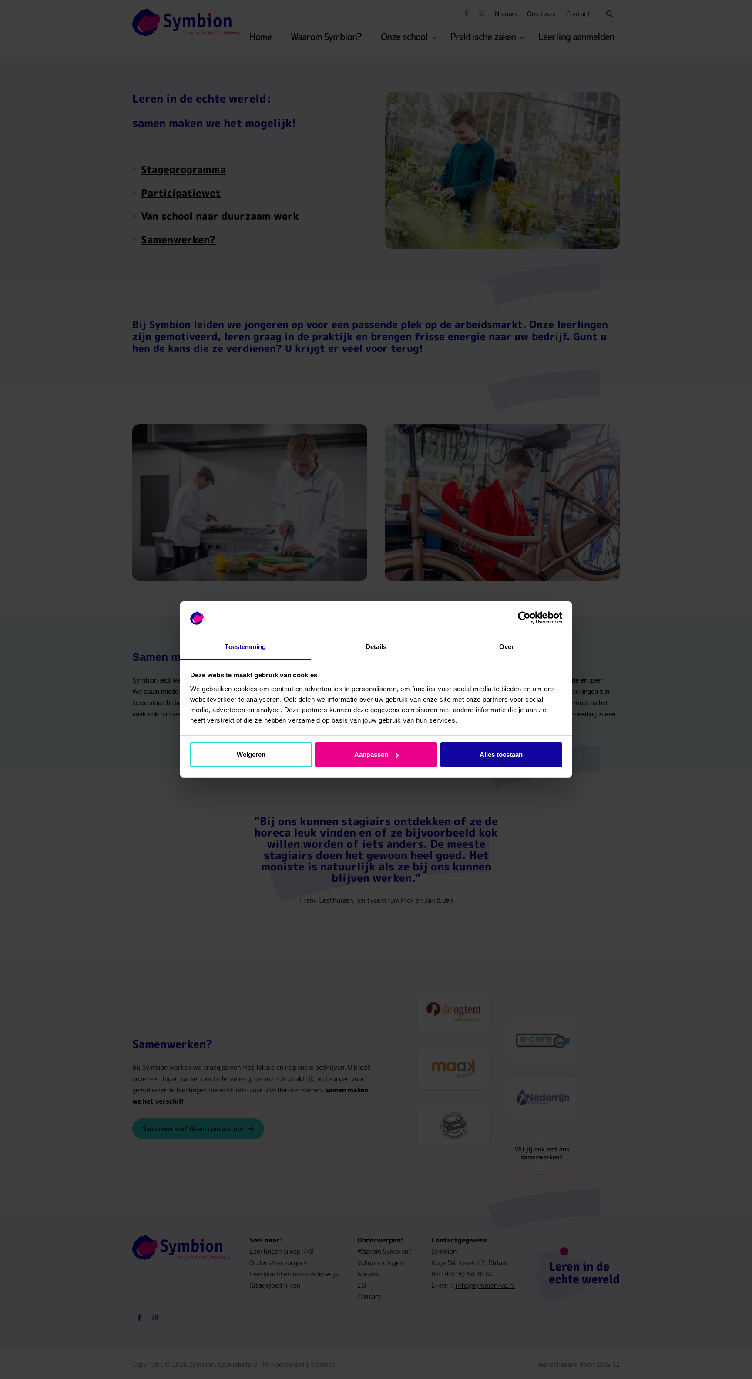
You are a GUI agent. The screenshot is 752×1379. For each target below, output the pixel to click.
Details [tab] (376, 646)
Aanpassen (371, 754)
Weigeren (251, 754)
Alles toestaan (501, 754)
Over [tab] (506, 646)
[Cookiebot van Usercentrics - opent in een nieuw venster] (524, 618)
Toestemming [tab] (245, 646)
